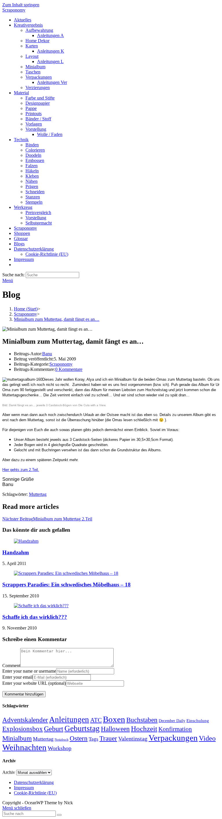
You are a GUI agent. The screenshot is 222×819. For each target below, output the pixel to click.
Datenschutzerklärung (34, 782)
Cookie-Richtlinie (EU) (35, 792)
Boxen (114, 719)
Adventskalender (25, 720)
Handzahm (15, 552)
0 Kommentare (68, 369)
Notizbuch (62, 739)
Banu (47, 353)
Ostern (79, 738)
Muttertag (38, 494)
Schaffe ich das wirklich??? (34, 617)
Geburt (53, 729)
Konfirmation (175, 729)
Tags (93, 739)
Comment (11, 665)
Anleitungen (69, 719)
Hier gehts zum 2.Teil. (20, 470)
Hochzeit (144, 728)
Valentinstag (132, 738)
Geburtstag (82, 728)
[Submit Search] (59, 815)
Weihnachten (24, 747)
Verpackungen (173, 737)
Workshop (59, 748)
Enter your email (17, 677)
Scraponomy (13, 10)
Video (207, 738)
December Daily (172, 721)
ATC (96, 720)
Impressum (24, 787)
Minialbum (17, 738)
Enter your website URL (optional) (34, 683)
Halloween (115, 729)
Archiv (8, 772)
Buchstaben (142, 720)
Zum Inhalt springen (20, 4)
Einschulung (197, 720)
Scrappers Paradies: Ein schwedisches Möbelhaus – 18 (66, 584)
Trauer (108, 738)
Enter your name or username (29, 671)
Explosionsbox (22, 729)
